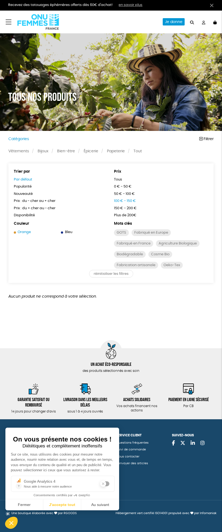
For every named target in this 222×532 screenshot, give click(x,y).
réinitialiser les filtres (111, 274)
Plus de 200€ (125, 215)
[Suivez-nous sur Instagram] (202, 443)
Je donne (173, 22)
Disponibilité (24, 215)
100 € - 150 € (125, 201)
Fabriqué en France (134, 243)
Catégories (18, 139)
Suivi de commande (131, 449)
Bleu (68, 232)
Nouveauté (23, 194)
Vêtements (18, 151)
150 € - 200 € (125, 208)
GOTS (121, 232)
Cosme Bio (160, 254)
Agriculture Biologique (178, 243)
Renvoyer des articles (132, 463)
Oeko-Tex (172, 265)
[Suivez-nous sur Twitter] (182, 443)
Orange (24, 232)
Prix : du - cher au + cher (35, 201)
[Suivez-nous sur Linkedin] (193, 443)
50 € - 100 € (124, 194)
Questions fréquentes (132, 442)
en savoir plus (130, 5)
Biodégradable (130, 254)
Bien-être (66, 151)
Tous (118, 179)
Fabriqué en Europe (151, 232)
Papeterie (116, 151)
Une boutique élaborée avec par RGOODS (44, 513)
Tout (137, 151)
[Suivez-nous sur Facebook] (173, 443)
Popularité (23, 186)
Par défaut (23, 179)
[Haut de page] (211, 510)
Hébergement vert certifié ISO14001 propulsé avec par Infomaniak (166, 513)
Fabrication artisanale (136, 265)
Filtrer (208, 139)
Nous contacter (127, 456)
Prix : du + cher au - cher (35, 208)
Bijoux (43, 151)
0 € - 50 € (123, 186)
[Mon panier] (215, 22)
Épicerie (91, 151)
